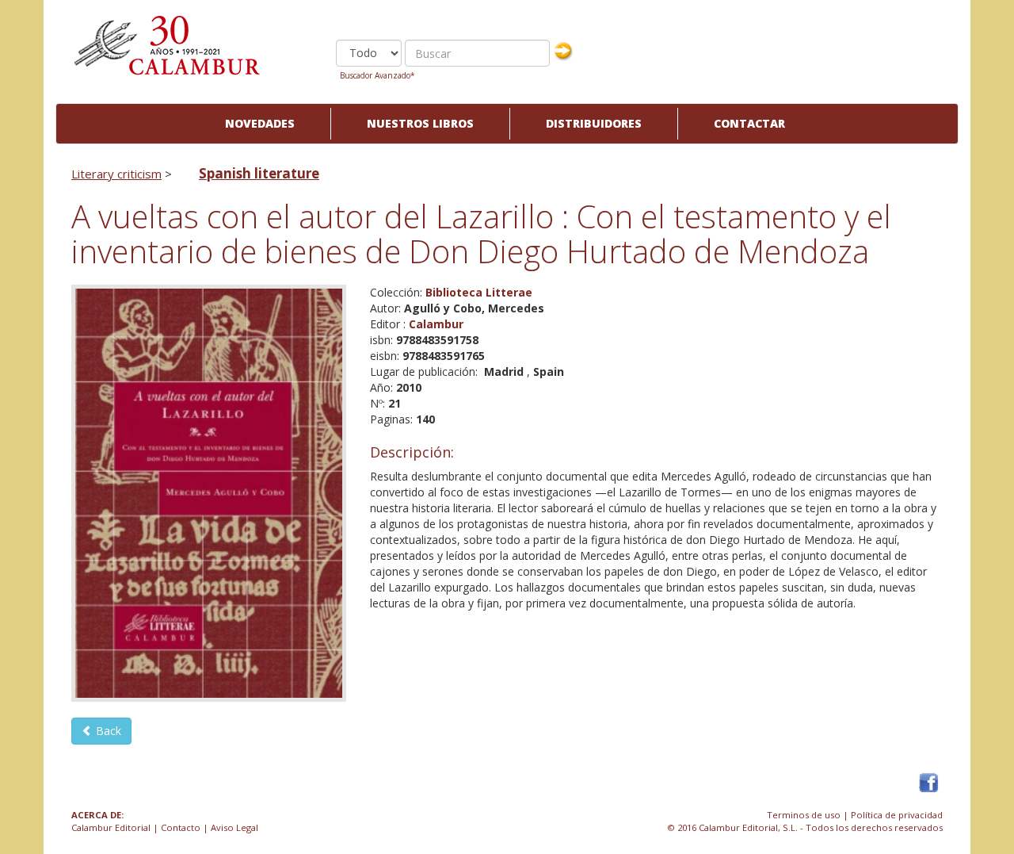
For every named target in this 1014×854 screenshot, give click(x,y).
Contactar (749, 123)
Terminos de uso (804, 815)
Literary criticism (116, 174)
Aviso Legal (234, 827)
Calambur (436, 323)
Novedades (260, 123)
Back (107, 730)
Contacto (180, 827)
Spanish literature (259, 173)
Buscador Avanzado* (377, 75)
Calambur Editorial (111, 827)
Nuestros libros (420, 123)
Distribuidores (594, 123)
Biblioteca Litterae (478, 292)
